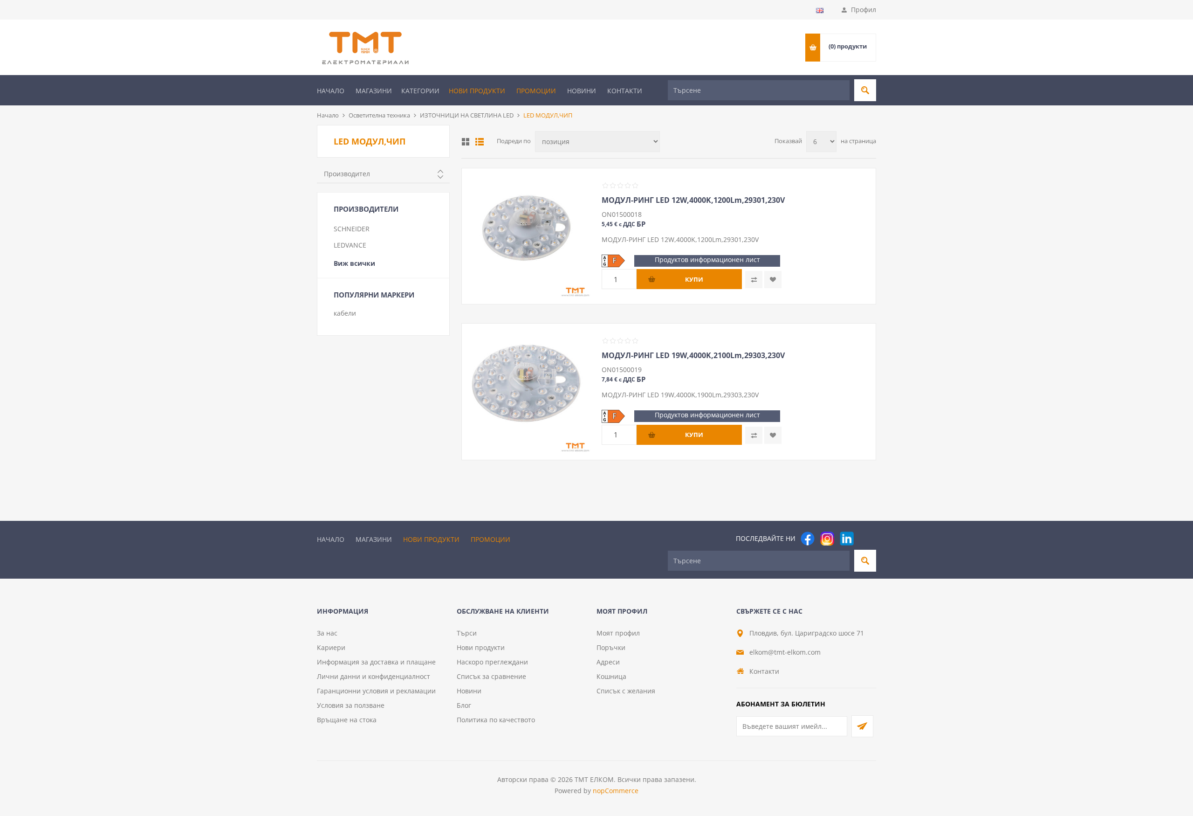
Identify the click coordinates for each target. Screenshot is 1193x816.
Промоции (536, 90)
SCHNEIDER (352, 228)
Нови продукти (477, 90)
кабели (345, 313)
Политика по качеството (496, 719)
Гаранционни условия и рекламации (376, 690)
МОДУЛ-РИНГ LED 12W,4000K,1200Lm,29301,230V (693, 200)
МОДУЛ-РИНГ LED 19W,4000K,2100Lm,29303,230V (693, 355)
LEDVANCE (350, 245)
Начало (330, 90)
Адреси (608, 661)
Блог (464, 705)
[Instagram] (827, 538)
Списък (479, 141)
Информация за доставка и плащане (376, 661)
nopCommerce (615, 790)
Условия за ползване (350, 705)
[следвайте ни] (846, 538)
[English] (819, 10)
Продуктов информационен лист (707, 259)
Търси (467, 633)
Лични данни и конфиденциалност (373, 676)
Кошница (611, 676)
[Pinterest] (866, 538)
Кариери (331, 647)
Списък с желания (625, 690)
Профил (863, 9)
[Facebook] (807, 538)
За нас (327, 633)
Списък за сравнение (491, 676)
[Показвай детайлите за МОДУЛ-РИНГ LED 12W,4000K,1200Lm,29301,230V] (527, 233)
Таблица (465, 141)
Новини (581, 90)
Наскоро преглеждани (492, 661)
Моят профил (618, 633)
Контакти (624, 90)
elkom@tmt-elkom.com (785, 652)
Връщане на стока (347, 719)
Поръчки (610, 647)
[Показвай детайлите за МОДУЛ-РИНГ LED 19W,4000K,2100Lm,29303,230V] (527, 389)
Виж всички (354, 263)
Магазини (374, 90)
